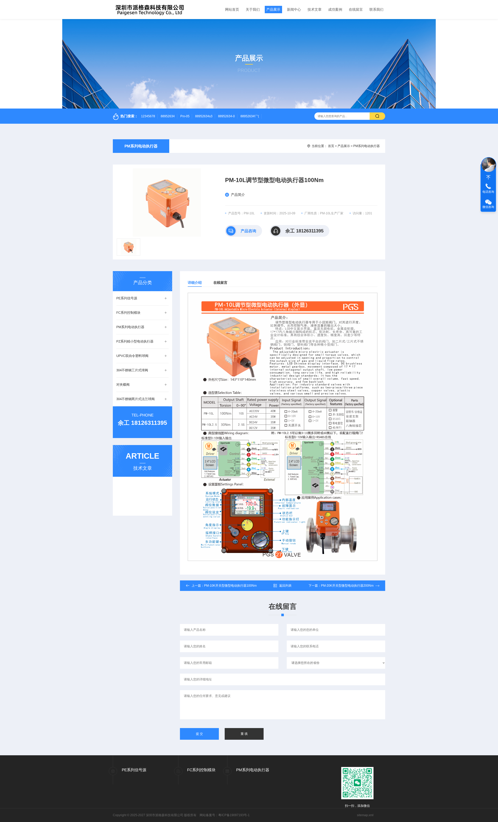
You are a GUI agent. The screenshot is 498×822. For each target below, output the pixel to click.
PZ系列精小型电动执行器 (134, 341)
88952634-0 (226, 116)
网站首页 (232, 9)
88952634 (168, 116)
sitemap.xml (365, 815)
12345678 (148, 116)
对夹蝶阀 (123, 384)
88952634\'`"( (249, 116)
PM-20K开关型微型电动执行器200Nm (347, 585)
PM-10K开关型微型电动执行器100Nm (230, 585)
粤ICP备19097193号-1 (234, 815)
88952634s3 (203, 116)
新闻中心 (294, 9)
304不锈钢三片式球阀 (132, 370)
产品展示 (273, 9)
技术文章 (315, 9)
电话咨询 (488, 191)
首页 (331, 146)
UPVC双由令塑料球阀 (132, 356)
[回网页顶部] (488, 177)
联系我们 (376, 9)
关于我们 (253, 9)
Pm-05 (184, 116)
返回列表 (285, 585)
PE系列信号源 (126, 298)
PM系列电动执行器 (141, 146)
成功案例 (335, 9)
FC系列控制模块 (128, 313)
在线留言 (356, 9)
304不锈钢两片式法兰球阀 (135, 399)
